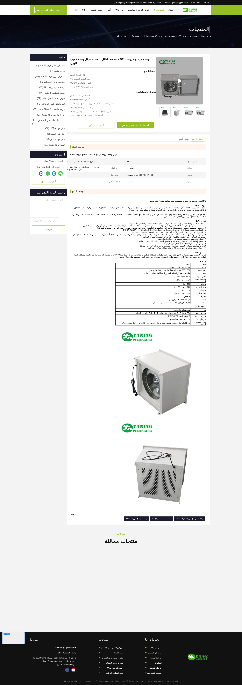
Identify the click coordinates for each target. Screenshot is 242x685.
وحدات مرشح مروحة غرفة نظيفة (189, 518)
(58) (55, 128)
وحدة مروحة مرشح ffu (161, 518)
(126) (49, 65)
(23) (51, 115)
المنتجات (160, 10)
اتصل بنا (158, 663)
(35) (55, 139)
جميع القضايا (96, 10)
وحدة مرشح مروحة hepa (136, 518)
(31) (54, 145)
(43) (46, 122)
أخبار (108, 10)
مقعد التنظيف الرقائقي (114, 673)
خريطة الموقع (156, 668)
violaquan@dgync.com (177, 2)
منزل (170, 10)
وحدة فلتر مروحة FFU (187, 36)
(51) (51, 104)
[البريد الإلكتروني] (41, 173)
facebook (67, 670)
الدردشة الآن (48, 181)
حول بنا (120, 10)
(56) (52, 82)
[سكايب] (54, 173)
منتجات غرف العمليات (114, 663)
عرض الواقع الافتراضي (138, 10)
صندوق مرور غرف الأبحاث (113, 658)
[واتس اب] (48, 173)
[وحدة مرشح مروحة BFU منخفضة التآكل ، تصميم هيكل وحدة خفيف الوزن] (179, 80)
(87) (57, 71)
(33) (55, 134)
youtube (73, 670)
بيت (210, 36)
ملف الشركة (156, 648)
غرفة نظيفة (119, 653)
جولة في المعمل (155, 653)
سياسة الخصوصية (154, 673)
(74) (52, 93)
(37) (49, 109)
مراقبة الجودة (156, 658)
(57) (51, 98)
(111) (50, 76)
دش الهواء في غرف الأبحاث (112, 648)
